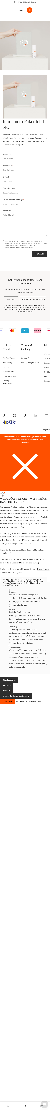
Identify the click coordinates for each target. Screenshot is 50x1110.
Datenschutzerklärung (11, 247)
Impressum (36, 701)
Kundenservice (9, 372)
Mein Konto (8, 1106)
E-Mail (6, 177)
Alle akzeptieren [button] (9, 680)
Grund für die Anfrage (13, 200)
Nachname (8, 165)
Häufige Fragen (9, 358)
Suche (25, 1106)
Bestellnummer (10, 188)
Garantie (6, 367)
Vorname (7, 154)
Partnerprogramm (9, 376)
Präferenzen (7, 701)
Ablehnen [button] (6, 691)
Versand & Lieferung (29, 358)
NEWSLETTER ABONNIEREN (33, 299)
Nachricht (8, 210)
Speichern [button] (7, 685)
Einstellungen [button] (43, 569)
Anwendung (7, 363)
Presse (46, 367)
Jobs (46, 376)
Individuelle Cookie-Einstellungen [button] (16, 696)
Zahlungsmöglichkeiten (30, 363)
